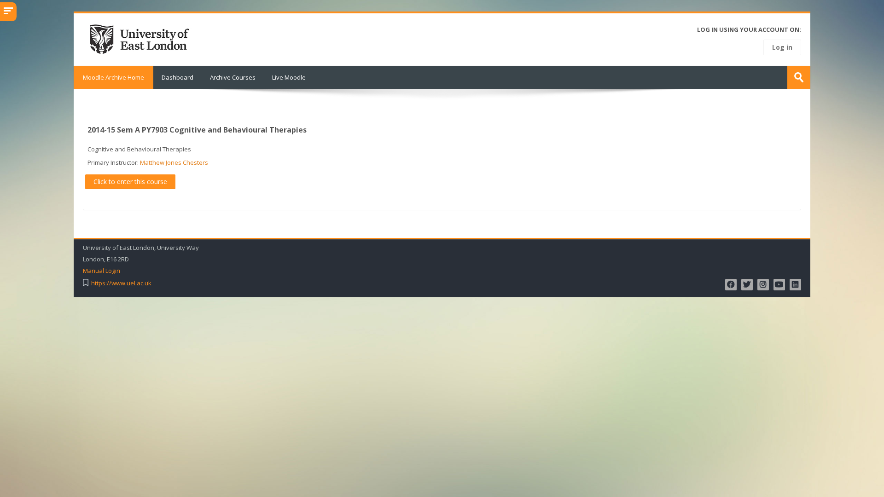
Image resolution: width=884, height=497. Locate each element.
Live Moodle (289, 77)
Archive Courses (233, 77)
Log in (782, 47)
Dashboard (177, 77)
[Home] (142, 39)
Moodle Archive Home (113, 77)
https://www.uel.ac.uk (121, 283)
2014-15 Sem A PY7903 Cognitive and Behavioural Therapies (197, 130)
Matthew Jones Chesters (174, 162)
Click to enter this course (130, 181)
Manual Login (101, 270)
